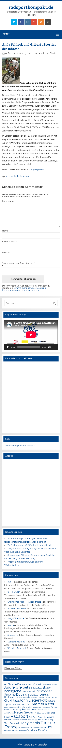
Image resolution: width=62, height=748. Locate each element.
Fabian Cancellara (24, 697)
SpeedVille (12, 635)
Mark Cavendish (25, 707)
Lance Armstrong (21, 704)
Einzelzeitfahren (33, 695)
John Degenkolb (33, 700)
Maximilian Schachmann (41, 707)
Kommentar (8, 201)
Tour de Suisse (23, 728)
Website (6, 253)
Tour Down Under (38, 727)
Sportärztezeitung (16, 641)
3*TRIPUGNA (13, 592)
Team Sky (48, 719)
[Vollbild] (53, 347)
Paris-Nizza (27, 709)
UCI (49, 727)
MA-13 (10, 625)
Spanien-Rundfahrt (20, 720)
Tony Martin (30, 723)
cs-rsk (30, 53)
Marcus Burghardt (11, 707)
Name (6, 231)
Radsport (19, 716)
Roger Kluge (43, 717)
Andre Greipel (16, 687)
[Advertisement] (31, 492)
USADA (7, 731)
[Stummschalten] (49, 347)
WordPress (29, 744)
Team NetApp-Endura (35, 719)
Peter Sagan (24, 712)
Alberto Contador (34, 684)
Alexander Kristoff (50, 685)
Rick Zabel (33, 717)
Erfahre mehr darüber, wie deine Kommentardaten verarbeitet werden (24, 289)
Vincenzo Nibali (19, 730)
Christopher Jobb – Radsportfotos (24, 602)
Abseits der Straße (47, 53)
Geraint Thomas (51, 697)
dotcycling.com (36, 169)
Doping (21, 694)
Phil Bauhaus (39, 713)
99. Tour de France (14, 684)
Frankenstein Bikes (16, 608)
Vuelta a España (37, 730)
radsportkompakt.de (31, 7)
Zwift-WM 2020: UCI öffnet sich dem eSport (29, 545)
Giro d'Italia (11, 700)
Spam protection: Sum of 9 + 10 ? (18, 263)
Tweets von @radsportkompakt (19, 445)
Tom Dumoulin (12, 723)
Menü (6, 34)
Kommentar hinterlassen (17, 176)
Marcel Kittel (43, 704)
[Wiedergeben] (8, 347)
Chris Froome (28, 691)
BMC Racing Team (35, 688)
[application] (31, 335)
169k (9, 582)
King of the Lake (15, 618)
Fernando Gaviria (38, 697)
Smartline (42, 744)
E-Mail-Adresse (10, 242)
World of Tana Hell (16, 648)
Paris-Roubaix (38, 710)
